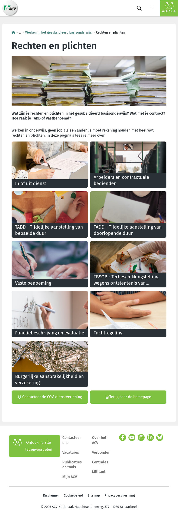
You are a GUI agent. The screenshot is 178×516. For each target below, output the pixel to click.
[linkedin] (150, 437)
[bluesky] (159, 437)
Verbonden (101, 452)
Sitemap (94, 495)
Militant (98, 471)
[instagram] (141, 437)
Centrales (100, 462)
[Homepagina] (13, 33)
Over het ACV (99, 440)
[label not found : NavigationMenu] (152, 8)
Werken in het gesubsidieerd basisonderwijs (58, 33)
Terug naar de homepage (129, 397)
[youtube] (131, 437)
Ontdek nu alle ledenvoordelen (38, 446)
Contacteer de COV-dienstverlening (51, 397)
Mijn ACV (69, 477)
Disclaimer (51, 495)
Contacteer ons (71, 440)
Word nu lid (169, 11)
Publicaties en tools (72, 464)
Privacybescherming (120, 495)
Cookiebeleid (73, 495)
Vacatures (70, 452)
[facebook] (122, 437)
